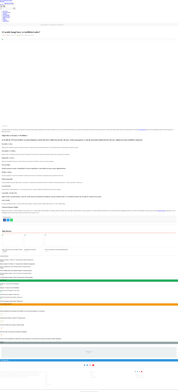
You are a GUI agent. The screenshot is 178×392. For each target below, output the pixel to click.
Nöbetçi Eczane (6, 17)
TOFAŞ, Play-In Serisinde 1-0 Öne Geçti (9, 294)
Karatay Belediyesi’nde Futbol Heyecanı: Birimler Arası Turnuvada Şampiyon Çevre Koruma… (22, 311)
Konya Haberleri (6, 12)
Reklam (91, 375)
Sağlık (4, 18)
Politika (46, 382)
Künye (1, 0)
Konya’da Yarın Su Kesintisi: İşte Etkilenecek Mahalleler (13, 331)
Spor (46, 378)
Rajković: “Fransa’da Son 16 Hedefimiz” (9, 287)
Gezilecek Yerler (6, 16)
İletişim (10, 0)
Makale (46, 24)
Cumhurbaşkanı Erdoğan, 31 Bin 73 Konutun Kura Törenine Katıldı (16, 277)
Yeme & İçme (6, 21)
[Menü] (4, 6)
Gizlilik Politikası (93, 377)
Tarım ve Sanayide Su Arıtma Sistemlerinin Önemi (56, 249)
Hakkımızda (6, 0)
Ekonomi (47, 375)
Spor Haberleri (6, 14)
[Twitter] (2, 2)
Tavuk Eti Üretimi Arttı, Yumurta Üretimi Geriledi (12, 324)
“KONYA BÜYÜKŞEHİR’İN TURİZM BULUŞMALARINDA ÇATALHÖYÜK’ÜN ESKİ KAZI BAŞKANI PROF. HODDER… (31, 338)
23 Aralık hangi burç (142, 129)
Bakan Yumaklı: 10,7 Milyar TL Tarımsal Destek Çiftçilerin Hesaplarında (17, 263)
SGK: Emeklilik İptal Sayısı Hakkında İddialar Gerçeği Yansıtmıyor (16, 270)
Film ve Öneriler (48, 384)
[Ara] (1, 6)
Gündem (5, 13)
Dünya (46, 386)
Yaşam (46, 380)
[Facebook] (0, 2)
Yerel (46, 371)
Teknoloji (5, 19)
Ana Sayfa (5, 11)
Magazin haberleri (161, 210)
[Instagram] (3, 2)
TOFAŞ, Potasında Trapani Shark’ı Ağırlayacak (11, 301)
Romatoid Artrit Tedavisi (30, 249)
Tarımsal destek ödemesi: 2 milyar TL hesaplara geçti (12, 318)
